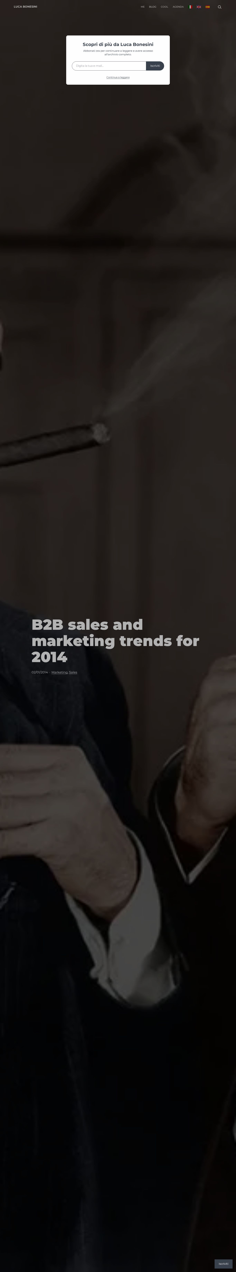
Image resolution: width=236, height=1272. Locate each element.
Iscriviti (155, 65)
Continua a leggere (118, 77)
